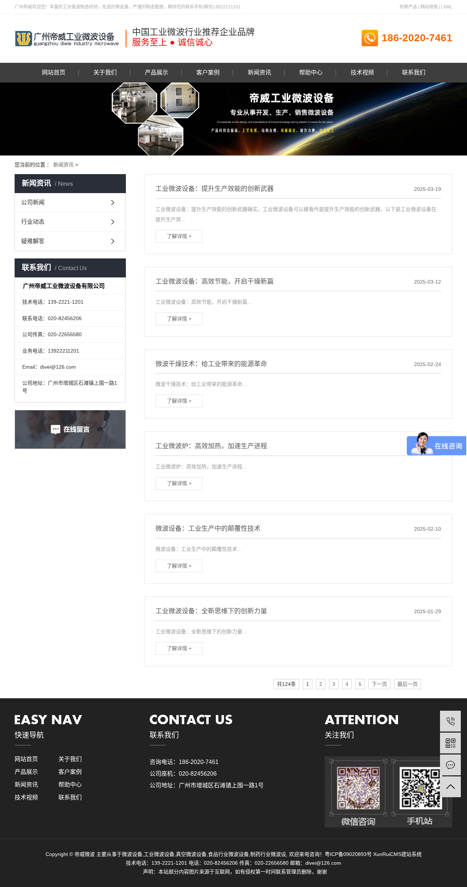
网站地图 (429, 6)
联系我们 (413, 72)
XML (447, 6)
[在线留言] (450, 764)
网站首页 (53, 72)
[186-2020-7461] (450, 721)
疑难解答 (33, 241)
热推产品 (408, 6)
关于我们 (105, 72)
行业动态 (33, 222)
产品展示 (156, 72)
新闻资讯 (259, 72)
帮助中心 (311, 72)
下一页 (379, 684)
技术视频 (362, 72)
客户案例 (208, 72)
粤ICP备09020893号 (348, 854)
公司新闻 (33, 202)
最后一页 (407, 684)
